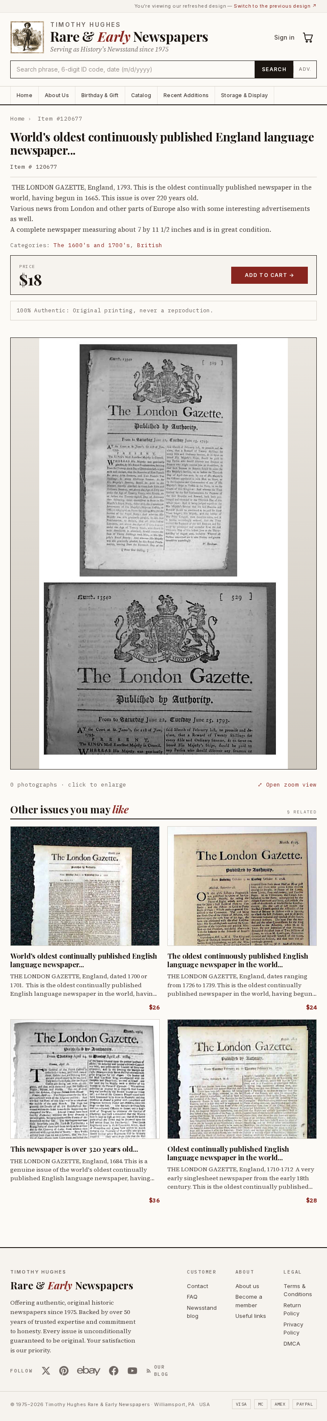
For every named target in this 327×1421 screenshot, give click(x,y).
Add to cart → (270, 275)
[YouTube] (132, 1370)
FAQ (192, 1296)
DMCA (292, 1343)
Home (24, 95)
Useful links (250, 1315)
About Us (57, 95)
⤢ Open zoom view (287, 784)
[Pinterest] (64, 1370)
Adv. (305, 69)
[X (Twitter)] (46, 1370)
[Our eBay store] (88, 1370)
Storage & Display (244, 95)
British (150, 245)
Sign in (284, 37)
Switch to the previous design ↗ (275, 6)
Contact (197, 1286)
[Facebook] (113, 1370)
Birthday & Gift (100, 95)
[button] (163, 553)
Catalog (141, 95)
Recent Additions (186, 95)
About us (247, 1286)
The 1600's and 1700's (92, 245)
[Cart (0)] (308, 37)
